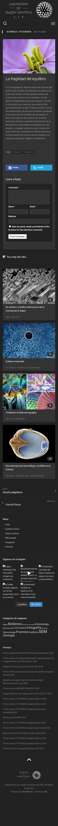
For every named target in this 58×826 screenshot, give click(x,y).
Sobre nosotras (12, 533)
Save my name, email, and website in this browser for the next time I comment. (29, 228)
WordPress (28, 791)
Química (33, 632)
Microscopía (10, 538)
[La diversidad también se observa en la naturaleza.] (29, 591)
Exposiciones (8, 628)
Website (12, 216)
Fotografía (25, 31)
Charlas (24, 624)
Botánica (12, 31)
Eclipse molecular (15, 361)
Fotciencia (11, 368)
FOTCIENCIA (20, 628)
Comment (13, 187)
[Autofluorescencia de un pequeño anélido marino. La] (29, 573)
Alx (45, 791)
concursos (31, 624)
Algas (5, 624)
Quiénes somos (12, 529)
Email (33, 206)
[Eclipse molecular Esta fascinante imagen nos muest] (11, 573)
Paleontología (9, 632)
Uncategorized (33, 368)
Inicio (7, 524)
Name (11, 206)
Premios (21, 368)
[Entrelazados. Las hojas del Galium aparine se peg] (47, 573)
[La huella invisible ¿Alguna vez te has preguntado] (11, 591)
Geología (10, 476)
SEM (7, 317)
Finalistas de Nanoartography (21, 412)
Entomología (42, 624)
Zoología (15, 317)
